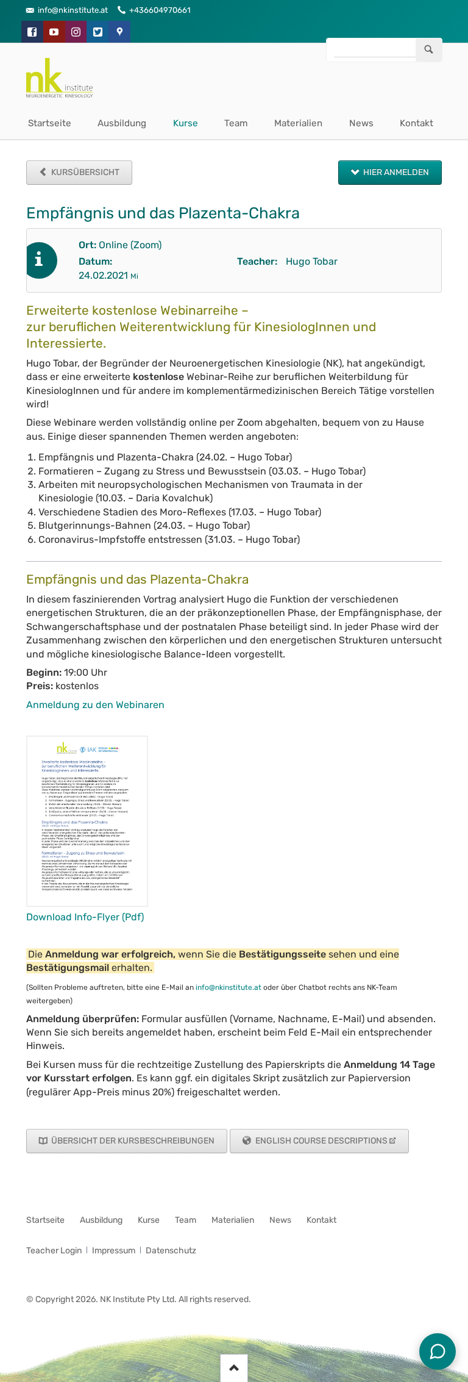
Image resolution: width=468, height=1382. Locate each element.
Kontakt (416, 123)
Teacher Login (54, 1250)
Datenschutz (171, 1250)
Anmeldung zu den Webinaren (95, 705)
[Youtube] (54, 32)
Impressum (113, 1250)
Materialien (298, 123)
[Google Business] (119, 32)
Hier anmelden (395, 172)
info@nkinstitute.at (228, 987)
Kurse (185, 123)
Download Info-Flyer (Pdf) (85, 917)
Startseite (49, 123)
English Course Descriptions (321, 1141)
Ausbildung (122, 123)
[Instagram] (76, 32)
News (361, 123)
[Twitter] (97, 32)
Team (236, 123)
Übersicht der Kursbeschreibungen (131, 1141)
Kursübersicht (84, 172)
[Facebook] (32, 32)
